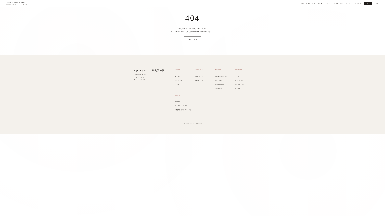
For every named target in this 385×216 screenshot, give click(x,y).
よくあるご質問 (240, 84)
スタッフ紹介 (179, 80)
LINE (376, 3)
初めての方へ (199, 76)
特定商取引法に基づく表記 (183, 110)
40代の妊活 (218, 88)
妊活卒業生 (218, 80)
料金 (302, 3)
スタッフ (329, 3)
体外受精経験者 (219, 84)
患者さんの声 (310, 3)
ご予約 (368, 3)
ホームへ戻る (192, 39)
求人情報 (237, 88)
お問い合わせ (239, 80)
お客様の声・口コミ (221, 76)
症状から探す (338, 3)
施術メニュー (199, 80)
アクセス (320, 3)
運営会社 (177, 101)
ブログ (347, 3)
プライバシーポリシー (182, 105)
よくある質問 (356, 3)
